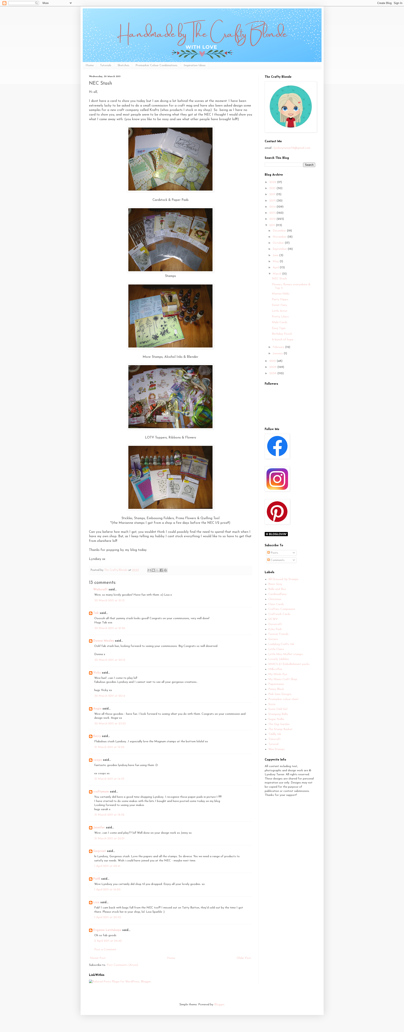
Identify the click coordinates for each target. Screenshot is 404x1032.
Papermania (276, 684)
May (276, 261)
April (276, 267)
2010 (273, 361)
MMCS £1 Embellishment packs (289, 664)
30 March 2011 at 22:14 (109, 696)
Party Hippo (280, 299)
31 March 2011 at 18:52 (109, 814)
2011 (272, 225)
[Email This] (149, 570)
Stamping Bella (278, 714)
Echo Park (275, 629)
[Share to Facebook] (161, 570)
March (277, 273)
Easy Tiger (279, 328)
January (278, 353)
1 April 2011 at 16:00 (107, 889)
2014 (272, 206)
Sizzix (272, 704)
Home (90, 65)
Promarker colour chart (283, 699)
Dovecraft (275, 624)
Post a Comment (105, 949)
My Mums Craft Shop (282, 679)
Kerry (97, 736)
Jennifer (99, 827)
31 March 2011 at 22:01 (109, 838)
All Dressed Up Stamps (283, 579)
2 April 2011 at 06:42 (108, 940)
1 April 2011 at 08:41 (107, 866)
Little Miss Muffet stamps (285, 654)
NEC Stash (279, 278)
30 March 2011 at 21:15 (109, 600)
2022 (273, 182)
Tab (96, 613)
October (279, 243)
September (280, 249)
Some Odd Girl (277, 709)
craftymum (101, 791)
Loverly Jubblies (278, 659)
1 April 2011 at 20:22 (107, 917)
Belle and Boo (277, 589)
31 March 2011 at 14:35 (109, 779)
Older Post (244, 958)
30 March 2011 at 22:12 (109, 660)
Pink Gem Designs (279, 694)
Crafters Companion (281, 609)
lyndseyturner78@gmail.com (292, 148)
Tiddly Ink (274, 734)
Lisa (96, 902)
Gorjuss (273, 639)
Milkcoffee (275, 669)
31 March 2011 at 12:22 (109, 747)
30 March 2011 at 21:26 (109, 628)
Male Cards (279, 322)
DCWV (273, 619)
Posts (274, 552)
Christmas (274, 599)
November (280, 236)
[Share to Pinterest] (165, 570)
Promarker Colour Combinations (156, 65)
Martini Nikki (280, 293)
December (280, 230)
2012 (272, 219)
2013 (272, 213)
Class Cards (276, 604)
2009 (273, 367)
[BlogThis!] (153, 570)
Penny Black (276, 689)
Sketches (123, 65)
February (279, 347)
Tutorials (105, 65)
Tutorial (273, 744)
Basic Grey (275, 584)
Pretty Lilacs (280, 316)
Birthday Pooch (282, 334)
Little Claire (276, 649)
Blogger (219, 1004)
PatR (96, 879)
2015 (272, 200)
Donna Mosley (103, 640)
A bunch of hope (282, 339)
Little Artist (279, 311)
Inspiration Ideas (195, 65)
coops (97, 760)
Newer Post (98, 958)
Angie (97, 708)
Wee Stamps (276, 749)
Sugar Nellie (276, 719)
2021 (272, 188)
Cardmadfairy (277, 594)
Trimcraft (274, 739)
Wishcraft (100, 589)
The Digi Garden (279, 724)
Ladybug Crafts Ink (281, 644)
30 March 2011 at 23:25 (110, 723)
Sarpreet (99, 851)
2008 (273, 373)
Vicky (97, 672)
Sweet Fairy (279, 305)
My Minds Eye (277, 674)
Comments (277, 560)
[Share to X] (157, 570)
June (276, 255)
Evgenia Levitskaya (107, 930)
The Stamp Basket (280, 729)
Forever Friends (278, 634)
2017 (272, 194)
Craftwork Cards (279, 614)
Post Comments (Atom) (122, 965)
